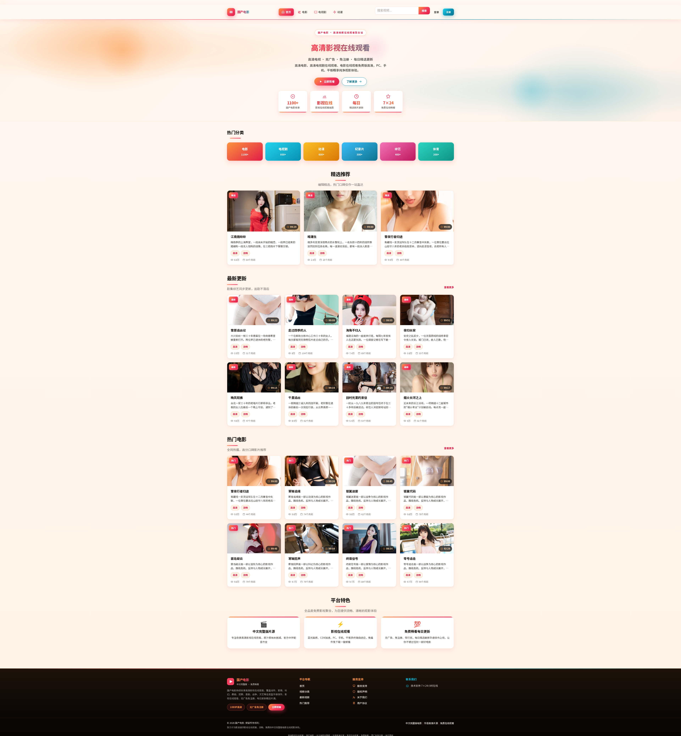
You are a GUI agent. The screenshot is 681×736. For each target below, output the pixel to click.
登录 (436, 12)
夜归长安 (410, 330)
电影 (304, 12)
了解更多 (352, 81)
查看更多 (449, 287)
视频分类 (304, 691)
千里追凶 (294, 397)
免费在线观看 (447, 723)
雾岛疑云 (237, 558)
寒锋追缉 (294, 491)
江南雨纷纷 (238, 236)
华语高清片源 (431, 723)
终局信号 (352, 558)
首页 (288, 12)
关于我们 (362, 697)
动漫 (340, 12)
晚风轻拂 (237, 397)
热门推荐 (304, 703)
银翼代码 (410, 491)
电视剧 (322, 12)
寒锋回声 (294, 558)
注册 (448, 11)
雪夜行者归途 (393, 236)
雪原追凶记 (238, 330)
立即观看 (329, 81)
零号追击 (410, 558)
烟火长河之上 (413, 397)
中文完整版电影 (414, 723)
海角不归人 (353, 330)
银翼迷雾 (352, 491)
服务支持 (362, 686)
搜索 (424, 10)
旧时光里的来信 (356, 397)
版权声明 (362, 691)
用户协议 (362, 703)
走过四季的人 (297, 330)
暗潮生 (312, 236)
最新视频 (304, 697)
